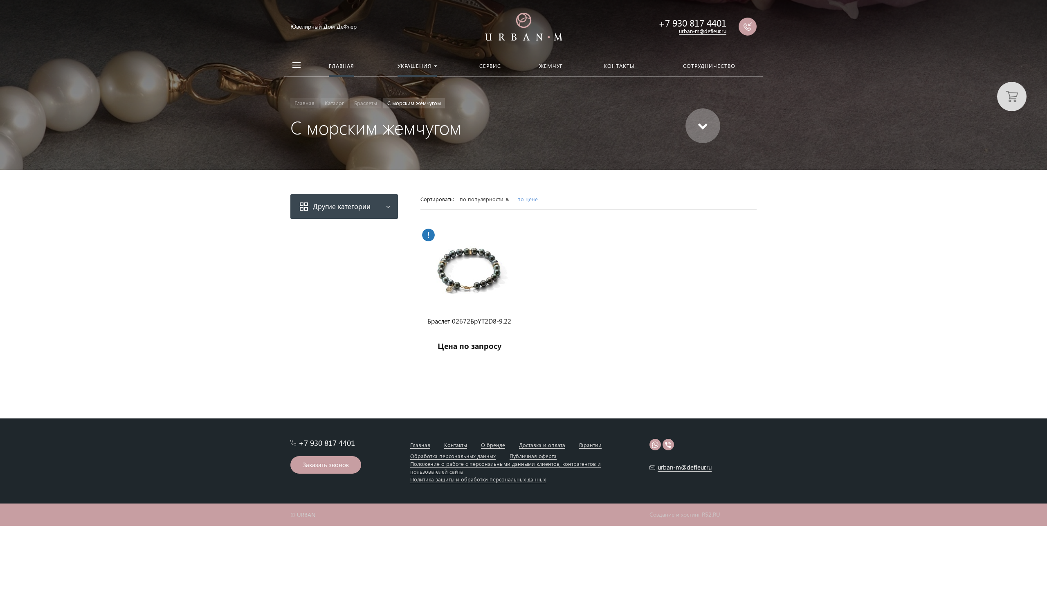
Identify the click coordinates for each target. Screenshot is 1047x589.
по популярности (482, 199)
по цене (527, 199)
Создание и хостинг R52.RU (684, 514)
